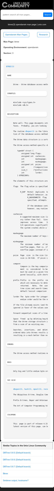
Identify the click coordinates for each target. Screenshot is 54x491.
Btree (5, 473)
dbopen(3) (29, 131)
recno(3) (47, 389)
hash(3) (27, 389)
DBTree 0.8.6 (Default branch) (17, 459)
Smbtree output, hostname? (16, 480)
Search (47, 14)
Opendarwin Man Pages (16, 34)
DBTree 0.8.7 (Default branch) (17, 466)
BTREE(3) (10, 67)
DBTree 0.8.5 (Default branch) (17, 453)
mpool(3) (37, 389)
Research (43, 34)
